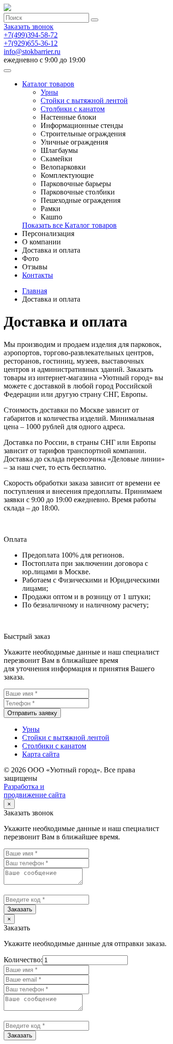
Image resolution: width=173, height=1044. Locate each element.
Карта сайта (41, 754)
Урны (49, 92)
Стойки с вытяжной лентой (84, 100)
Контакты (37, 275)
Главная (34, 291)
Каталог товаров (48, 84)
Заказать (19, 909)
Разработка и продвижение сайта (35, 791)
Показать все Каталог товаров (69, 225)
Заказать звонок (29, 26)
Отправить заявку (32, 713)
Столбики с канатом (73, 109)
